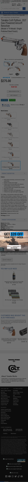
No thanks (14, 250)
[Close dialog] (0, 231)
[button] (14, 248)
